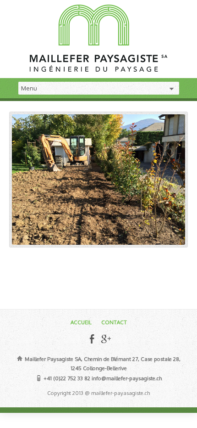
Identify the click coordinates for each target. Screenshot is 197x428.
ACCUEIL (81, 322)
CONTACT (114, 322)
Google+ (105, 338)
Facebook (92, 338)
